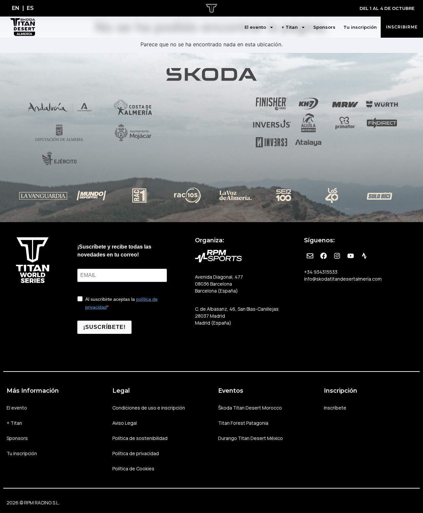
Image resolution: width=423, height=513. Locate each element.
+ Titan (290, 27)
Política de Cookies (133, 468)
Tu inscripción (360, 27)
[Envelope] (310, 256)
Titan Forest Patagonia (243, 423)
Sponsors (324, 27)
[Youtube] (351, 256)
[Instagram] (337, 256)
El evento (255, 27)
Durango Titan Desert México (250, 438)
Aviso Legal (124, 423)
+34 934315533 (320, 272)
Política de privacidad (135, 453)
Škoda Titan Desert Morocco (250, 408)
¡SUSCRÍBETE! (104, 327)
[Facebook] (323, 256)
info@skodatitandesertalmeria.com (343, 279)
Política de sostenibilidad (140, 438)
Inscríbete (335, 408)
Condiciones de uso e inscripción (148, 408)
